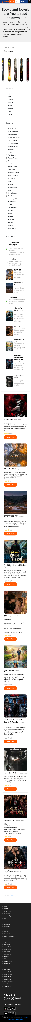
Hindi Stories (7, 969)
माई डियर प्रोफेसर (11, 773)
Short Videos (7, 933)
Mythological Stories (14, 199)
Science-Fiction (12, 207)
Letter (10, 190)
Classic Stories (12, 140)
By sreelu (17, 670)
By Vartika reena (22, 773)
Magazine (11, 149)
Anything (10, 225)
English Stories (7, 976)
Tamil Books (7, 951)
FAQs (5, 918)
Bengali (10, 105)
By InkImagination (14, 616)
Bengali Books (7, 956)
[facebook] (5, 998)
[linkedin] (19, 998)
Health (10, 181)
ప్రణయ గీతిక (9, 670)
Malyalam (11, 108)
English (10, 94)
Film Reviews (12, 196)
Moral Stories (12, 170)
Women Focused (13, 158)
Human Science (13, 175)
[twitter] (12, 998)
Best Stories (7, 924)
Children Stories (13, 143)
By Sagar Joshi (19, 469)
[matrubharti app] (29, 1)
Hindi (9, 96)
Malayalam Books (8, 959)
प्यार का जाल (9, 419)
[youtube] (16, 998)
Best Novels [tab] (8, 51)
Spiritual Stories (13, 132)
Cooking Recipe (12, 187)
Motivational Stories (14, 137)
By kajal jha (18, 871)
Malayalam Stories (8, 981)
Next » (13, 895)
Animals (10, 216)
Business (10, 210)
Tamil (9, 111)
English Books (7, 942)
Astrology (11, 219)
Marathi (10, 102)
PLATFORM (9, 468)
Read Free (10, 437)
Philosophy (11, 178)
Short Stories (12, 129)
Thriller (10, 205)
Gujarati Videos (8, 929)
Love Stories (12, 164)
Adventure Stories (13, 172)
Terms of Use (7, 913)
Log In (22, 2)
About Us (6, 906)
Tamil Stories (7, 984)
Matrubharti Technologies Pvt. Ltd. (20, 1016)
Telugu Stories (7, 986)
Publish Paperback (9, 936)
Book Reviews (12, 202)
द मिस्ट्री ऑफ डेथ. (11, 516)
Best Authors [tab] (9, 48)
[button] (18, 1)
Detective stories (13, 167)
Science (10, 222)
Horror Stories (12, 193)
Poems (10, 152)
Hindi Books (7, 944)
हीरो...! (6, 615)
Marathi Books (7, 949)
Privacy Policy (7, 911)
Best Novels (7, 926)
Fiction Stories (12, 134)
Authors (6, 931)
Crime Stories (12, 228)
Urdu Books (7, 963)
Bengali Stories (7, 979)
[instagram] (8, 998)
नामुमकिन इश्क (9, 871)
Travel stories (12, 155)
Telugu (10, 114)
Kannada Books (8, 961)
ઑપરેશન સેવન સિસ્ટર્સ (14, 565)
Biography (11, 184)
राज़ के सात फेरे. (10, 820)
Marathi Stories (8, 974)
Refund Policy (7, 916)
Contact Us (6, 908)
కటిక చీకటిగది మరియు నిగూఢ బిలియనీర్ (13, 720)
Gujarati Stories (8, 972)
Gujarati (10, 99)
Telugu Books (7, 954)
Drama (10, 161)
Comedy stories (12, 146)
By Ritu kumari (18, 419)
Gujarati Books (7, 947)
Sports (10, 213)
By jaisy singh (20, 820)
